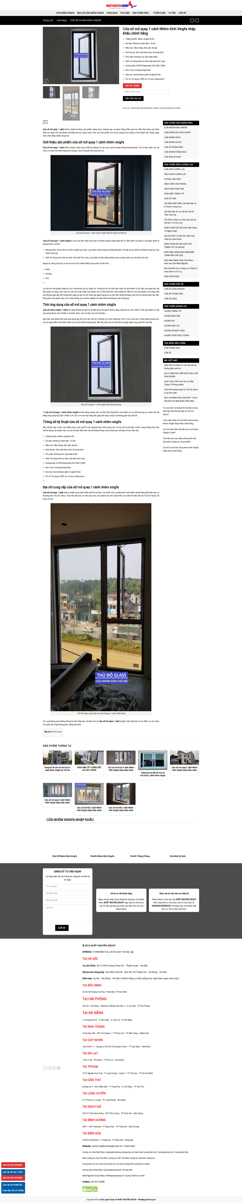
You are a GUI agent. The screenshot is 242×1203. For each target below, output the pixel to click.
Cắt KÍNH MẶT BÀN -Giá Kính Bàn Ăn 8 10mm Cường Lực (180, 205)
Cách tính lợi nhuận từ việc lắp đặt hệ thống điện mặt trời (180, 367)
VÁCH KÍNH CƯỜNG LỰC (175, 174)
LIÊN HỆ (182, 13)
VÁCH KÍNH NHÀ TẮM (174, 189)
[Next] (114, 55)
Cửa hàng (62, 20)
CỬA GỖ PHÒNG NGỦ (173, 294)
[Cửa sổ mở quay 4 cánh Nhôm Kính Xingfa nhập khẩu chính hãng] (57, 790)
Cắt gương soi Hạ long (113, 1164)
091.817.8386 (98, 1181)
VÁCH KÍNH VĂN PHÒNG (175, 184)
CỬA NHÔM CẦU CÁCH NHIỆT (177, 132)
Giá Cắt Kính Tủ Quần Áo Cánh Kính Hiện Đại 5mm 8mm (179, 237)
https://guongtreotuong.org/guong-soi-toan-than (121, 1152)
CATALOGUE (112, 13)
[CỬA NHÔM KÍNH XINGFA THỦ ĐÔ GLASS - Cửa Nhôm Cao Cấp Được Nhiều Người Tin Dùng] (121, 5)
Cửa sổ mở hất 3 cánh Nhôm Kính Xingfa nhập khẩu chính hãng (89, 810)
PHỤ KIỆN (125, 13)
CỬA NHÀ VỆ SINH (172, 157)
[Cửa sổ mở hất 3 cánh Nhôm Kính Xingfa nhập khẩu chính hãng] (89, 794)
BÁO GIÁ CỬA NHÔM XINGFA (90, 13)
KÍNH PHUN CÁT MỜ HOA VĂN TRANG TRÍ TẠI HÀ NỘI (177, 245)
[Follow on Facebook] (45, 1068)
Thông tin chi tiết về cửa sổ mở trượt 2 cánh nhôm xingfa (152, 774)
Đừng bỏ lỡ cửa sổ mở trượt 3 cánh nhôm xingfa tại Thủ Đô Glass (57, 770)
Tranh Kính (129, 1146)
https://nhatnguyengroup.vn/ (112, 1175)
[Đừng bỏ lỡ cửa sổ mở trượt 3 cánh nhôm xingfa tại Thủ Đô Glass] (57, 758)
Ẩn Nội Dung (56, 732)
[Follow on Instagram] (49, 1068)
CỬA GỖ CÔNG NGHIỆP (174, 289)
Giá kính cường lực (147, 1158)
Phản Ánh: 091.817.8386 (13, 1190)
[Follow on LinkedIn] (59, 1068)
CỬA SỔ (167, 353)
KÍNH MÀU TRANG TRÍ (174, 193)
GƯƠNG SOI (169, 321)
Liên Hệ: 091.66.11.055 (13, 1172)
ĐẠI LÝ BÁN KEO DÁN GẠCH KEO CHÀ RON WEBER (181, 375)
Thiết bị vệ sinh (138, 1175)
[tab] (45, 123)
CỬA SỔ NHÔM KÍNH (173, 147)
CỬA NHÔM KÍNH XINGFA (175, 127)
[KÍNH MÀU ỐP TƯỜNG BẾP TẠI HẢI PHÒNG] (89, 758)
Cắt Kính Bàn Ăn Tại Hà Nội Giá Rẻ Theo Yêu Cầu (179, 213)
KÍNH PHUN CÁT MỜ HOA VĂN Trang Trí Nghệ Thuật (180, 229)
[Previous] (47, 55)
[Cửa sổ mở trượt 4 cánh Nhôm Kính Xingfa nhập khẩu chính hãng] (121, 758)
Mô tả (45, 123)
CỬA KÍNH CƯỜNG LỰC (174, 169)
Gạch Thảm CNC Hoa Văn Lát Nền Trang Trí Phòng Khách (179, 383)
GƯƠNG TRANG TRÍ (172, 311)
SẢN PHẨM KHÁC (140, 13)
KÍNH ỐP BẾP (170, 198)
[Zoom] (46, 81)
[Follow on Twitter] (54, 1068)
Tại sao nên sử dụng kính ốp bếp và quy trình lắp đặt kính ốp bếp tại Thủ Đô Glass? (180, 411)
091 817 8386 (132, 85)
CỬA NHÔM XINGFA (65, 13)
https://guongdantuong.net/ (110, 1170)
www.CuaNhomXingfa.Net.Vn (107, 1146)
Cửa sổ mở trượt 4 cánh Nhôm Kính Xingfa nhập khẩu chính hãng (121, 770)
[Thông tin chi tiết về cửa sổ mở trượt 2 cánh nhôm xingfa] (152, 760)
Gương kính (127, 1170)
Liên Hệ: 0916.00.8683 (12, 1165)
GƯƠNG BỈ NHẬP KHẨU (174, 330)
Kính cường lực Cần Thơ (114, 1158)
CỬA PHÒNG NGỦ (172, 348)
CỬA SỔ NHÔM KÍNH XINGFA (85, 20)
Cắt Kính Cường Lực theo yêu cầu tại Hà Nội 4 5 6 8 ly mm (180, 221)
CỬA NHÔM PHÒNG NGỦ (175, 152)
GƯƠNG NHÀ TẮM (172, 316)
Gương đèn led (149, 1152)
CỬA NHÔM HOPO (172, 137)
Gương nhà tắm (181, 1152)
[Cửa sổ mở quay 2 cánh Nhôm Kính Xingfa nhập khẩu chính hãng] (184, 758)
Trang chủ (48, 20)
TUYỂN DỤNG (159, 13)
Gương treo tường (141, 1164)
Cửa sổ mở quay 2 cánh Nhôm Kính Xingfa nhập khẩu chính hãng (185, 770)
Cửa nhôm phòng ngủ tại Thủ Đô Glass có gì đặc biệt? (181, 391)
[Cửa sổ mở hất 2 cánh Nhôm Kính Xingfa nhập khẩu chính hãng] (121, 794)
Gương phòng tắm (166, 1152)
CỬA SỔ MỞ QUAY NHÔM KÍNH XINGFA (145, 108)
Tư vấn (172, 13)
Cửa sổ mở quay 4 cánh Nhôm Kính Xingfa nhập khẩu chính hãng (57, 802)
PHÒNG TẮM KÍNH (172, 179)
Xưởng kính (128, 1164)
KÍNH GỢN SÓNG (171, 276)
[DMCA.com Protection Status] (90, 1189)
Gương (128, 1175)
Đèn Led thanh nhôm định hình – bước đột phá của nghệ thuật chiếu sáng (180, 399)
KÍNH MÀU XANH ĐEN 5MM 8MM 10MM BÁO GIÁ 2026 (179, 254)
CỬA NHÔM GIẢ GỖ (172, 142)
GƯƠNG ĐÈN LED (171, 326)
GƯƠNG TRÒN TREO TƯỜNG (176, 335)
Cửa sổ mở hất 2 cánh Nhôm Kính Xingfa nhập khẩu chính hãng (121, 810)
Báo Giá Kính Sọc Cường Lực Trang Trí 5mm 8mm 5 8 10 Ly (180, 270)
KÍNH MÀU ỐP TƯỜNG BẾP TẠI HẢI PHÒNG (89, 768)
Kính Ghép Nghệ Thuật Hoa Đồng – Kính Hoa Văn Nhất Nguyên (179, 262)
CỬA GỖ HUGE (170, 298)
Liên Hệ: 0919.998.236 (12, 1185)
